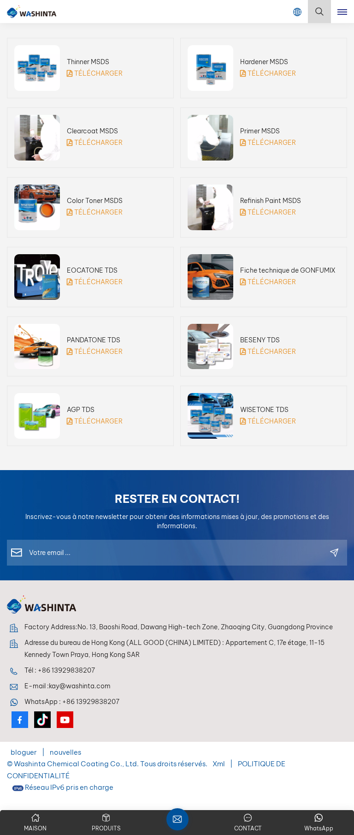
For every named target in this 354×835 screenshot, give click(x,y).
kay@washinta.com (80, 686)
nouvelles (65, 752)
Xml (218, 763)
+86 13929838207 (66, 670)
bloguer (24, 752)
